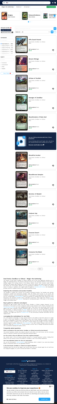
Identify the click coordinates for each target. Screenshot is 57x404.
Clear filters (6, 73)
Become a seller (9, 382)
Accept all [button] (44, 399)
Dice (51, 297)
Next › (40, 268)
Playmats (20, 299)
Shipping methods (22, 384)
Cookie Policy (22, 376)
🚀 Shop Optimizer (51, 6)
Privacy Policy (22, 375)
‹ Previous (32, 268)
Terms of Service (22, 370)
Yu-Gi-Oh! (47, 373)
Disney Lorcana (47, 383)
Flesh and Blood (47, 375)
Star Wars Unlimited (47, 384)
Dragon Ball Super (47, 379)
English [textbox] (10, 371)
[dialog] (28, 394)
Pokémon (47, 372)
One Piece (47, 378)
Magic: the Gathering (47, 370)
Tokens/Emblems (19, 296)
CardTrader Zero (18, 324)
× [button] (51, 386)
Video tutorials (35, 383)
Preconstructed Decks (39, 287)
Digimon (47, 376)
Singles (40, 285)
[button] (55, 16)
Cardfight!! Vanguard (47, 381)
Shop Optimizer (27, 323)
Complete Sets (24, 312)
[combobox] (9, 371)
